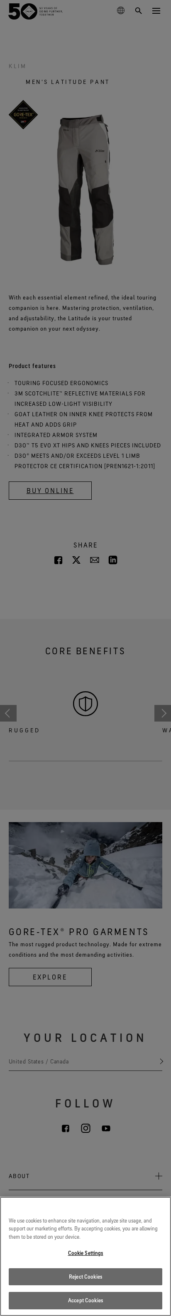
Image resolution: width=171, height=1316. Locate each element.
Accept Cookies (85, 1300)
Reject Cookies (85, 1276)
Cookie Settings (85, 1253)
